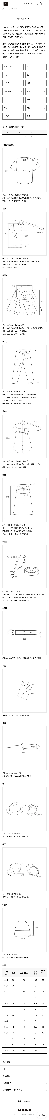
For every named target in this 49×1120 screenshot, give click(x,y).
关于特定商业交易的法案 (12, 1090)
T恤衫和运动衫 (9, 67)
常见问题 (6, 1062)
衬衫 (28, 67)
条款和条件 (7, 1083)
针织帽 (6, 116)
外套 (5, 75)
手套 (5, 100)
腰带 (28, 91)
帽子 (5, 108)
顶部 (4, 9)
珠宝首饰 (7, 91)
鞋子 (28, 116)
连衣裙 (6, 83)
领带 (28, 100)
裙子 (28, 83)
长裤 (28, 75)
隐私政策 (6, 1076)
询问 (4, 1069)
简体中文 (27, 4)
